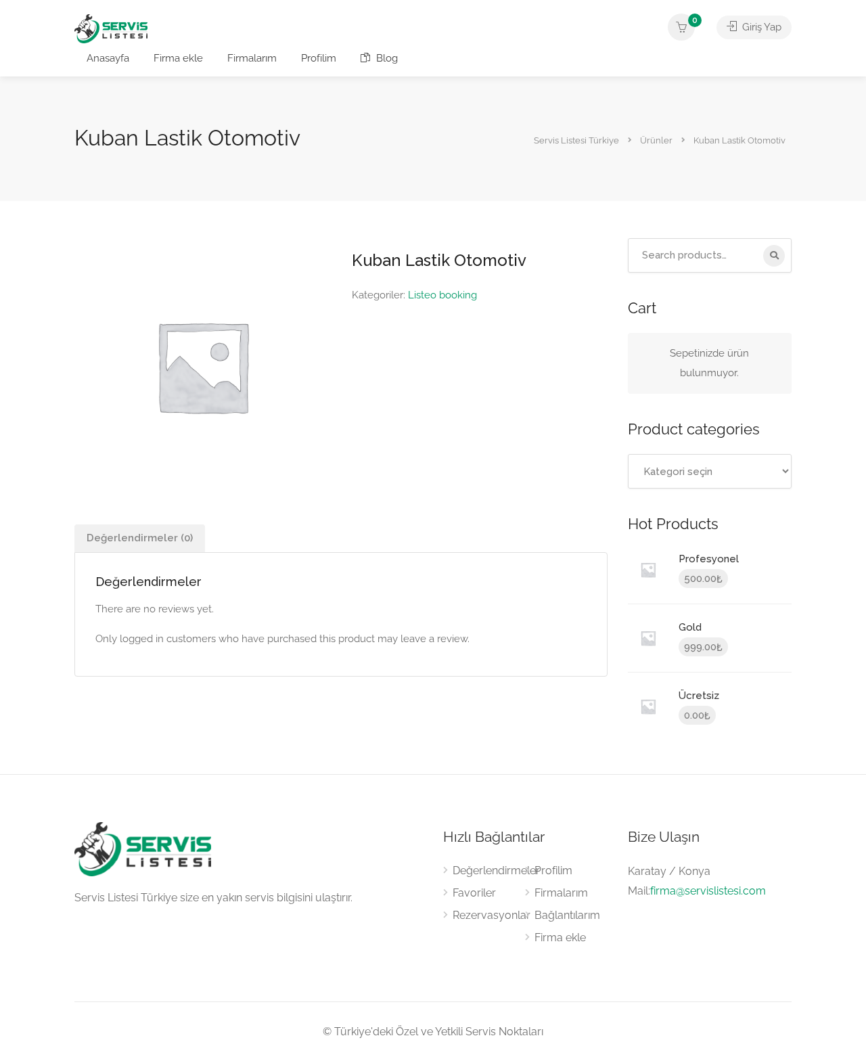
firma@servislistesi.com (708, 890)
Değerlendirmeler (496, 870)
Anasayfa (108, 58)
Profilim (318, 58)
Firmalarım (252, 58)
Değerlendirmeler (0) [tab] (140, 538)
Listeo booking (442, 295)
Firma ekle (178, 58)
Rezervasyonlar (491, 915)
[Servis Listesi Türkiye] (110, 28)
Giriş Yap (760, 27)
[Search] (774, 256)
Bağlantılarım (567, 915)
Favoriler (474, 892)
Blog (385, 58)
